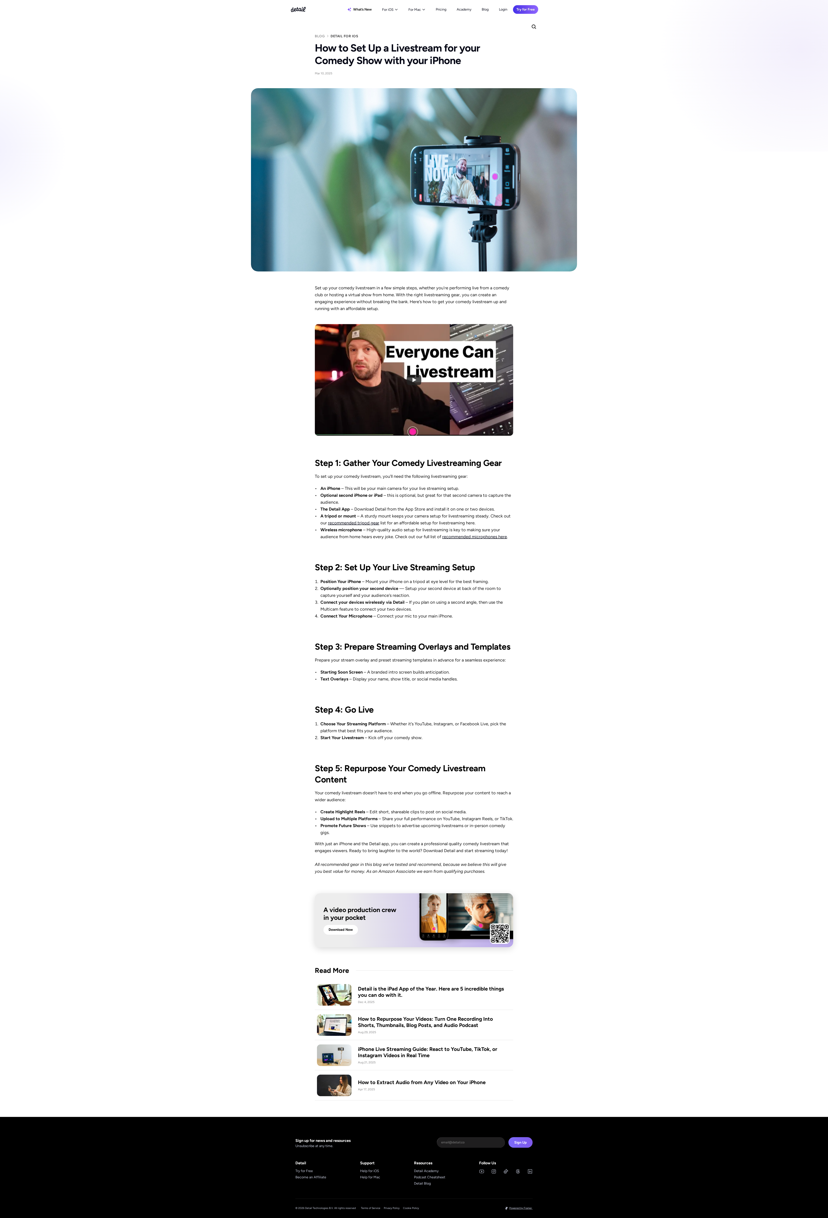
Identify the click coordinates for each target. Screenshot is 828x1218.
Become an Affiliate (310, 1177)
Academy (464, 9)
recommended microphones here (474, 536)
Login (503, 9)
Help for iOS (369, 1171)
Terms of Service (370, 1208)
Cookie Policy (411, 1208)
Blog (485, 9)
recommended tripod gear (353, 522)
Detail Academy (426, 1171)
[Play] (414, 380)
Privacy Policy (392, 1208)
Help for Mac (370, 1177)
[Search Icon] (534, 26)
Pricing (441, 9)
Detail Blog (422, 1183)
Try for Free (304, 1171)
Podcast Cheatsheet (429, 1177)
